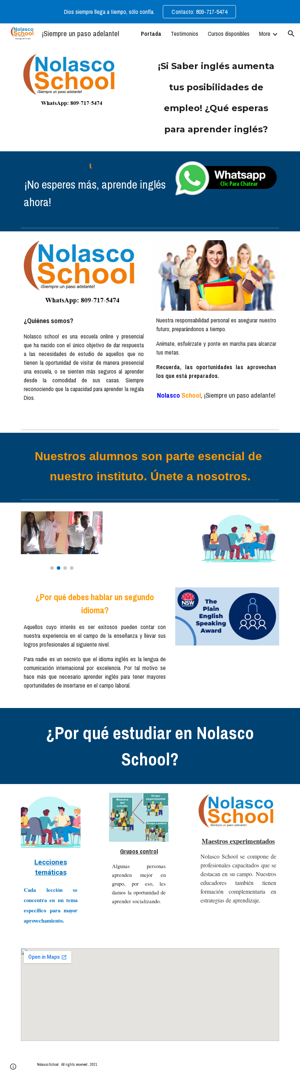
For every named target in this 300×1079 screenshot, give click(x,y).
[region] (150, 11)
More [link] (264, 34)
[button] (291, 33)
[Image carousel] (61, 540)
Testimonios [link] (184, 34)
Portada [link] (151, 34)
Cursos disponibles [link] (229, 34)
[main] (216, 98)
